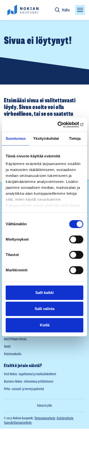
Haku (66, 9)
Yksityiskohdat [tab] (46, 138)
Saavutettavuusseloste (18, 423)
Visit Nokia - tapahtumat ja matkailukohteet (30, 374)
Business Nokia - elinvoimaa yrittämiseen (28, 381)
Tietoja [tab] (75, 138)
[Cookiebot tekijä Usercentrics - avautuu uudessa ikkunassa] (62, 124)
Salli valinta (44, 309)
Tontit (7, 346)
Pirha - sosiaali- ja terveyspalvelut (24, 389)
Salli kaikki (44, 292)
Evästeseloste (65, 418)
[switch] (76, 239)
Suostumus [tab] (16, 138)
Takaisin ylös (44, 405)
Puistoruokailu (12, 354)
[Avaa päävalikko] (80, 10)
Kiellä (44, 325)
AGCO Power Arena (15, 339)
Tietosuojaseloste (44, 418)
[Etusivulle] (23, 10)
